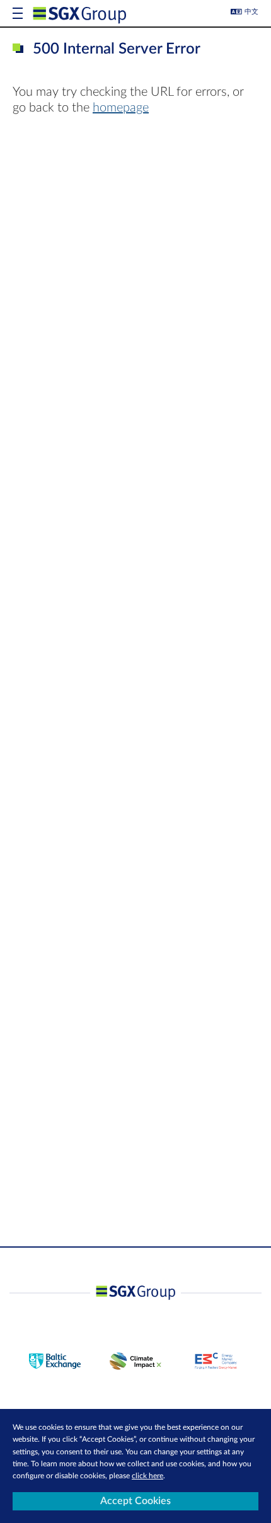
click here (147, 1476)
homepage (121, 107)
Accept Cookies (135, 1501)
